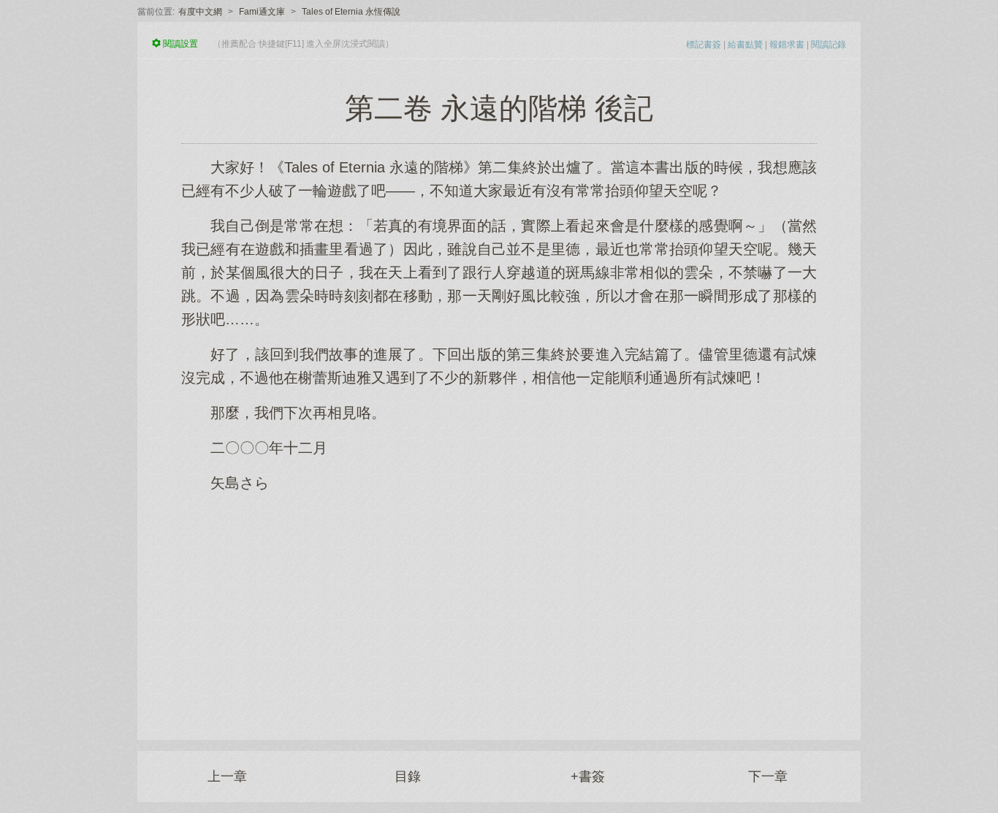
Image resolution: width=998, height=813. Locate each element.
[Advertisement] (499, 608)
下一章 (768, 776)
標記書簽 (703, 44)
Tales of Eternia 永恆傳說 (351, 12)
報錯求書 (786, 44)
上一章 (227, 776)
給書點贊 (745, 44)
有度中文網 (200, 12)
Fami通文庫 (262, 12)
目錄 (408, 776)
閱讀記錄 (828, 44)
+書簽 (588, 776)
